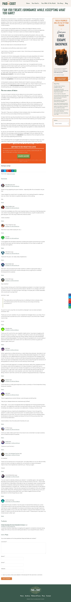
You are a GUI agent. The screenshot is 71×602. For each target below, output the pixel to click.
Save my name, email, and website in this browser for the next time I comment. (22, 574)
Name (3, 556)
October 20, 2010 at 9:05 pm (12, 253)
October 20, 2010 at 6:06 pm (12, 186)
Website (3, 568)
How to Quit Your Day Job (60, 93)
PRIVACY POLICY (30, 599)
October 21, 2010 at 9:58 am (12, 330)
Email (3, 562)
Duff (6, 348)
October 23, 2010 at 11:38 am (12, 381)
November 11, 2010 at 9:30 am (12, 443)
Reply (2, 202)
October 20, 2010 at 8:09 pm (12, 226)
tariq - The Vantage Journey (12, 453)
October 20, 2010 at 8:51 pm (12, 238)
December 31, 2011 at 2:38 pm (12, 501)
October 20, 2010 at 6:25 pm (12, 208)
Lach (6, 393)
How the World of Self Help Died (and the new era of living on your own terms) (61, 97)
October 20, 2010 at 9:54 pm (12, 265)
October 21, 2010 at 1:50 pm (12, 350)
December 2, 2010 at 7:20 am (12, 455)
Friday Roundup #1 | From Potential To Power (13, 525)
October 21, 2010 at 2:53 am (12, 280)
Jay (6, 236)
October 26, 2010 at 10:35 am (12, 429)
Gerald (7, 441)
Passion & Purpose (11, 173)
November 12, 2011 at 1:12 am (12, 476)
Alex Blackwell (9, 184)
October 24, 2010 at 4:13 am (12, 394)
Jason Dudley (8, 206)
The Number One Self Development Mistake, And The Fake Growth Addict (61, 90)
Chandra (7, 328)
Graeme (7, 379)
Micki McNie (8, 263)
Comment (4, 541)
